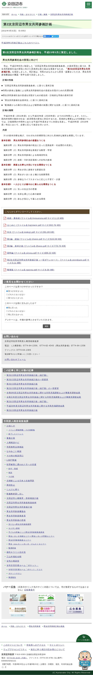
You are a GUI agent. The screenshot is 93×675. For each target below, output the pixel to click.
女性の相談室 (13, 561)
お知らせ (11, 426)
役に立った (13, 308)
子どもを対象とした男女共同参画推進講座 (26, 532)
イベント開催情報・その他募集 (21, 430)
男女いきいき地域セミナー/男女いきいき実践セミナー (31, 536)
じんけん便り (13, 489)
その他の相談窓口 (15, 456)
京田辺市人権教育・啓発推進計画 (23, 498)
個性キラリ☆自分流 (16, 552)
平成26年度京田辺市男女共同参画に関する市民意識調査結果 (36, 406)
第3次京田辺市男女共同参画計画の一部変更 (27, 380)
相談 (10, 473)
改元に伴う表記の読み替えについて (48, 649)
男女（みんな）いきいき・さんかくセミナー (27, 544)
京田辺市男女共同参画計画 (61, 14)
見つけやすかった (15, 291)
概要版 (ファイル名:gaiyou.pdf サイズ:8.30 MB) (30, 270)
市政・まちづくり (27, 14)
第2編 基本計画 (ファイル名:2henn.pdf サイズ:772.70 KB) (36, 246)
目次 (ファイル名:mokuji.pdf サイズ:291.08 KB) (30, 232)
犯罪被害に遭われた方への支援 (21, 464)
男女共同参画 (34, 626)
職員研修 (12, 548)
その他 (11, 476)
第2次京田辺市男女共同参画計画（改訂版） (27, 401)
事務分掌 (11, 438)
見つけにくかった (15, 298)
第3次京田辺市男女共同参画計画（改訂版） (27, 375)
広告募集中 (29, 590)
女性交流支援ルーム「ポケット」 (23, 565)
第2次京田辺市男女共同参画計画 (22, 410)
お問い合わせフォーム (15, 359)
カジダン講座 (14, 528)
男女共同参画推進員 (16, 516)
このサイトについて (13, 645)
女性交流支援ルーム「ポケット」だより (25, 569)
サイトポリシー (57, 645)
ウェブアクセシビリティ (15, 649)
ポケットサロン (15, 573)
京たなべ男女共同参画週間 (19, 524)
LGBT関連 (12, 460)
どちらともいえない (16, 294)
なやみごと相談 (14, 451)
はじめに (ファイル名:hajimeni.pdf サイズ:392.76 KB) (34, 225)
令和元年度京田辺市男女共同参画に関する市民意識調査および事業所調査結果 (44, 397)
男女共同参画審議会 (16, 511)
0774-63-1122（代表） (17, 658)
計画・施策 (42, 14)
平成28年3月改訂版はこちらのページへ (20, 43)
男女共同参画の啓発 (16, 520)
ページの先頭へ (84, 640)
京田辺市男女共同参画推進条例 (21, 503)
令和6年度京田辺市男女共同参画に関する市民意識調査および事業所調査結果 (43, 393)
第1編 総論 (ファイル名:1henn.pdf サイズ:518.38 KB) (34, 239)
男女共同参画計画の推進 (54, 626)
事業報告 (12, 577)
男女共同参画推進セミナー (19, 540)
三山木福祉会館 (14, 557)
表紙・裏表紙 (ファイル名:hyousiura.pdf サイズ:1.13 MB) (35, 218)
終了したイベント (16, 434)
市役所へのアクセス (36, 645)
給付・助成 (13, 469)
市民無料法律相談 (15, 447)
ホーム (14, 14)
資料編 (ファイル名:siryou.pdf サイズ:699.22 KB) (31, 253)
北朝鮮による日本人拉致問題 (20, 481)
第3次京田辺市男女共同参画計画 (22, 384)
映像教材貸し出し (15, 494)
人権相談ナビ (13, 443)
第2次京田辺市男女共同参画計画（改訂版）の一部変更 (33, 388)
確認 (46, 326)
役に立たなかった (15, 314)
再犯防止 (11, 485)
